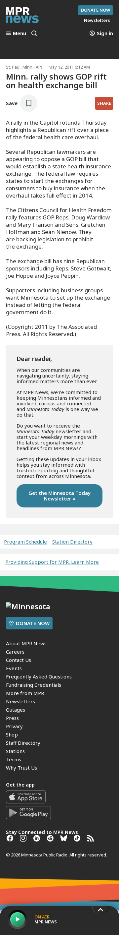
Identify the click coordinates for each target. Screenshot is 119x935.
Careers (15, 651)
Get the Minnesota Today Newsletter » (59, 496)
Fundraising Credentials (33, 684)
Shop (12, 734)
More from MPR (25, 693)
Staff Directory (23, 742)
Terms (13, 759)
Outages (15, 709)
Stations (15, 751)
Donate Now (95, 10)
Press (12, 718)
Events (14, 668)
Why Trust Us (21, 767)
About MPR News (26, 643)
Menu (19, 33)
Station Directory (72, 542)
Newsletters (20, 701)
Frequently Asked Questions (39, 676)
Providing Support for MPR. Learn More (52, 561)
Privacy (14, 726)
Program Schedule (25, 542)
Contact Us (18, 660)
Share (104, 103)
